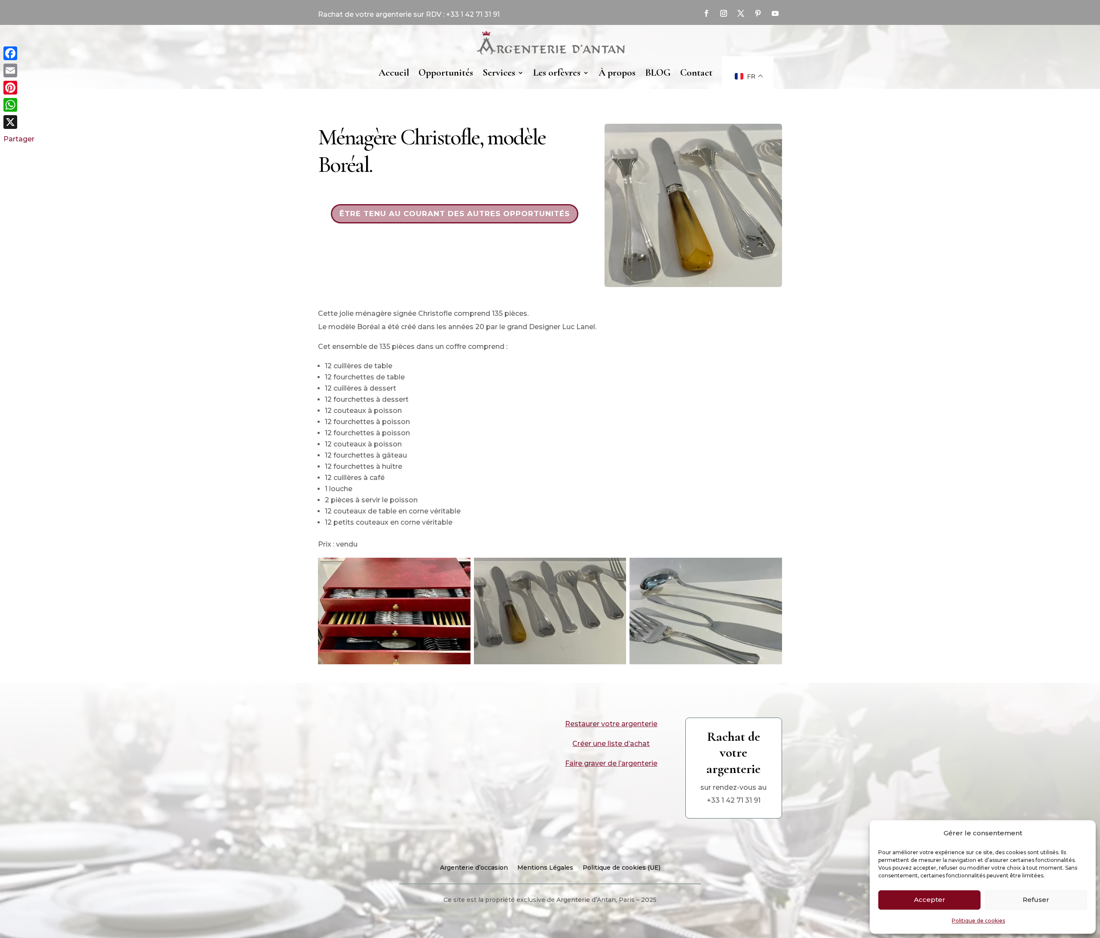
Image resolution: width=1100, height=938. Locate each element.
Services (499, 73)
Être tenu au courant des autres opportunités (454, 213)
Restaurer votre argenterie (611, 724)
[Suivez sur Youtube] (775, 13)
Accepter (929, 899)
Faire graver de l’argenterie (611, 763)
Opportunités (446, 73)
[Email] (19, 70)
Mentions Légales (545, 868)
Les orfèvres (557, 73)
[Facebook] (19, 53)
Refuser (1036, 899)
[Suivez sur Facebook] (706, 13)
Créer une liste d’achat (611, 743)
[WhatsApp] (19, 104)
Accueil (394, 73)
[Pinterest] (19, 87)
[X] (19, 122)
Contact (696, 73)
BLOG (658, 73)
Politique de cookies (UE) (621, 868)
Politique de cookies (978, 920)
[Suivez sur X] (741, 13)
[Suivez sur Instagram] (723, 13)
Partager (18, 139)
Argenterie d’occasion (474, 868)
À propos (617, 73)
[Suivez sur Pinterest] (758, 13)
